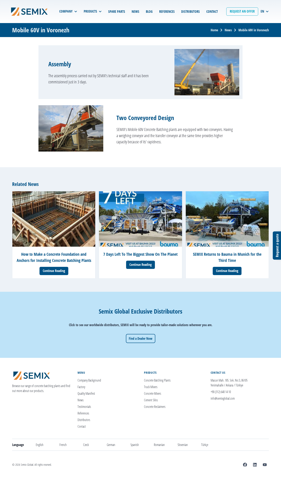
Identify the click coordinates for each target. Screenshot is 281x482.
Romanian (159, 444)
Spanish (134, 444)
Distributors (84, 420)
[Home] (30, 11)
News (228, 30)
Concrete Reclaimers (154, 406)
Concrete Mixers (152, 393)
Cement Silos (151, 400)
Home (214, 30)
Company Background (89, 380)
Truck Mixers (150, 387)
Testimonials (84, 406)
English (39, 444)
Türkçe (204, 444)
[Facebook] (245, 465)
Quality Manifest (86, 393)
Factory (81, 387)
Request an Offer (242, 11)
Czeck (86, 444)
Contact (82, 426)
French (63, 444)
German (111, 444)
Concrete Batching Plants (157, 380)
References (83, 413)
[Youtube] (265, 465)
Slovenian (183, 444)
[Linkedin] (255, 465)
